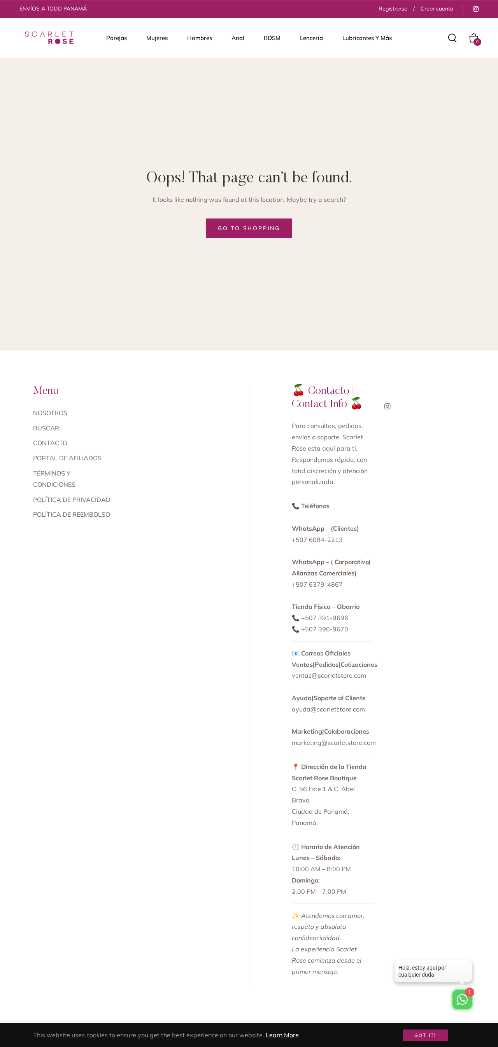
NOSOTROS (50, 413)
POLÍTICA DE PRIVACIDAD (71, 499)
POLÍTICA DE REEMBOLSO (71, 514)
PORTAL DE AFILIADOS (67, 458)
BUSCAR (46, 428)
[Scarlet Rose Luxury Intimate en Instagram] (475, 8)
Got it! (425, 1035)
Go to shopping (249, 228)
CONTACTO (50, 443)
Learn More (282, 1035)
